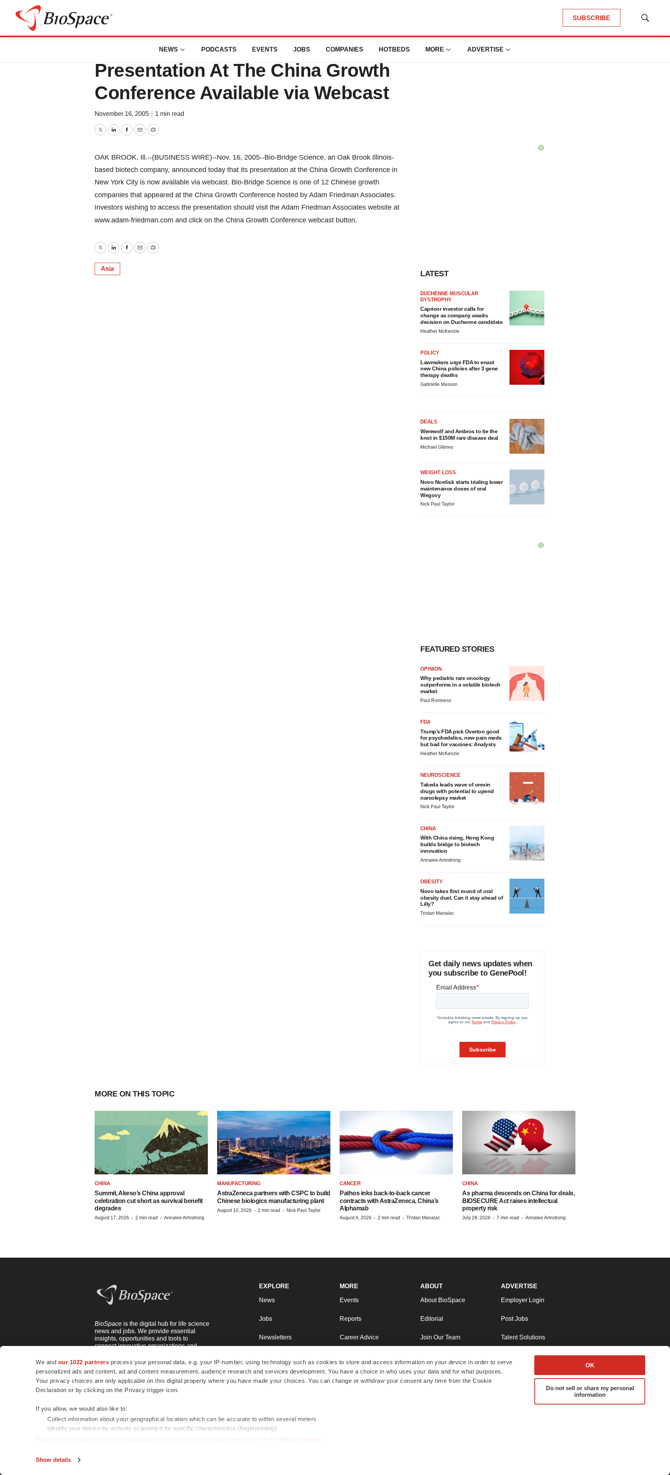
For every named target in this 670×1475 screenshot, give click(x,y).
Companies (344, 49)
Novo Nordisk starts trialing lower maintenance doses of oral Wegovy (461, 488)
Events (265, 49)
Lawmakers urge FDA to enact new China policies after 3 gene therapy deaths (459, 369)
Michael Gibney (436, 447)
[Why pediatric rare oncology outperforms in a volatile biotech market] (526, 683)
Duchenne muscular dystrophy (449, 297)
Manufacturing (239, 1183)
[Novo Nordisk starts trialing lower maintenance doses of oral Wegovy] (526, 487)
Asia (107, 268)
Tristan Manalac (437, 913)
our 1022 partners (83, 1362)
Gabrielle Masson (439, 384)
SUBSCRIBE (591, 18)
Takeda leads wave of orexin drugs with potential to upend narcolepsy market (457, 791)
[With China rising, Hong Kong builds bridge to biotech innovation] (526, 843)
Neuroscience (440, 775)
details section (300, 1439)
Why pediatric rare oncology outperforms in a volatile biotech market (460, 684)
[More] (183, 49)
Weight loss (438, 472)
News (168, 49)
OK (589, 1365)
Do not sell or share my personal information (590, 1391)
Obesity (431, 882)
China (428, 828)
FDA (425, 722)
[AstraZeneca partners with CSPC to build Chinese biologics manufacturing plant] (273, 1142)
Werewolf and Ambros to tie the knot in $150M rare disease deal (459, 434)
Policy (429, 353)
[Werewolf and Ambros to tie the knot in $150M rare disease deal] (526, 436)
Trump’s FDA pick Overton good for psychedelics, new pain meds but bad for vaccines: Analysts (461, 738)
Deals (428, 422)
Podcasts (219, 49)
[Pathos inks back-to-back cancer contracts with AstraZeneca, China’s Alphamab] (396, 1142)
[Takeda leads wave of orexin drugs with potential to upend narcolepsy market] (526, 789)
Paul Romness (435, 700)
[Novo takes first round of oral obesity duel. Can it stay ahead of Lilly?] (526, 896)
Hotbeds (394, 49)
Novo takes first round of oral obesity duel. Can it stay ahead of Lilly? (461, 897)
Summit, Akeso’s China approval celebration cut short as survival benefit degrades (149, 1200)
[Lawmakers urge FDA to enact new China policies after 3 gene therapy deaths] (526, 367)
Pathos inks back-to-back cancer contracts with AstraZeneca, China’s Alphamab (389, 1200)
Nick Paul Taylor (437, 504)
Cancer (350, 1183)
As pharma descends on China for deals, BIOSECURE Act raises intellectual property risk (518, 1200)
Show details (53, 1459)
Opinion (431, 669)
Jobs (301, 49)
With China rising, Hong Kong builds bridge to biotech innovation (457, 844)
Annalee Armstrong (440, 860)
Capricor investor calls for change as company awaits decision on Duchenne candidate (461, 315)
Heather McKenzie (439, 331)
